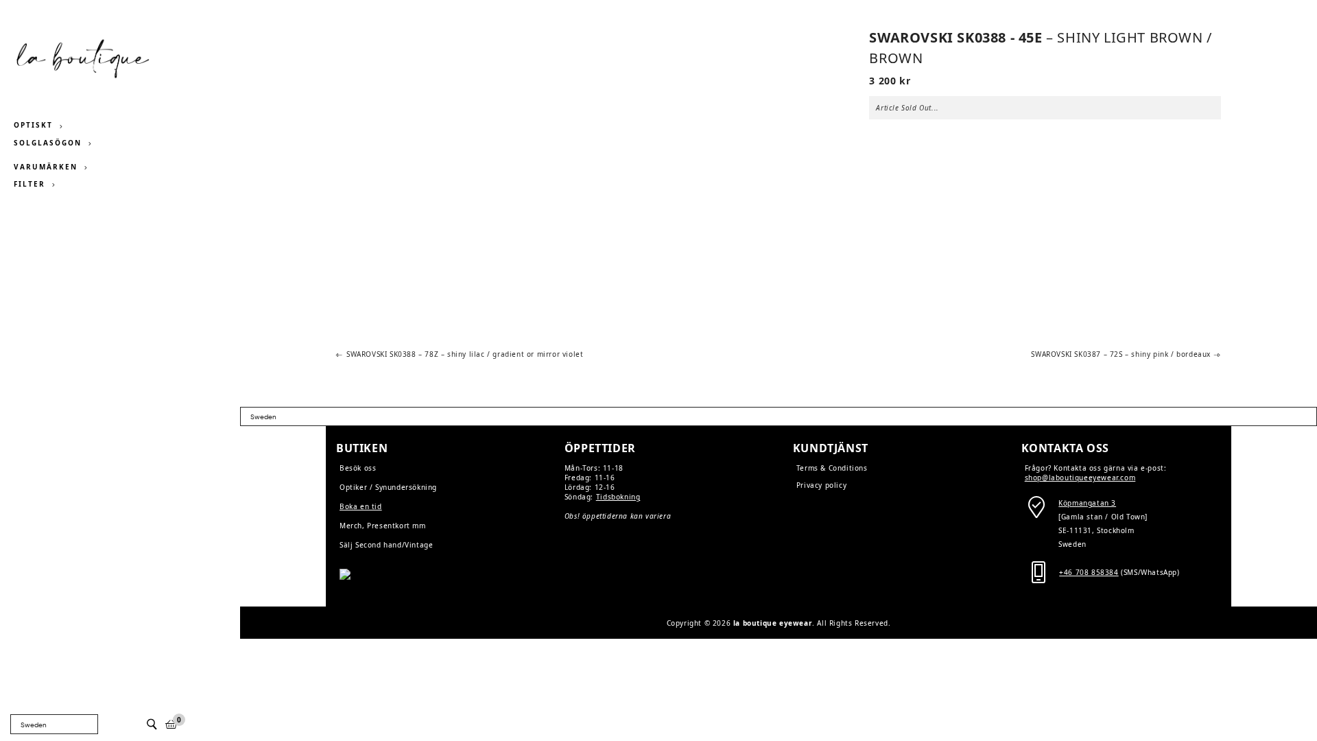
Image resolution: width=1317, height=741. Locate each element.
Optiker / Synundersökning (388, 487)
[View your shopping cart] (171, 724)
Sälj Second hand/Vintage (386, 545)
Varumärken (46, 167)
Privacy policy (821, 485)
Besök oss (358, 468)
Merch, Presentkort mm (383, 525)
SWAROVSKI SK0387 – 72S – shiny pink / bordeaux (1121, 354)
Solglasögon (48, 143)
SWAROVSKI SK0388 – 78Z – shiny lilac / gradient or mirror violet (464, 354)
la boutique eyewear (772, 623)
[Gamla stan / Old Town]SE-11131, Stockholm (1103, 516)
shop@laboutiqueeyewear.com (1080, 477)
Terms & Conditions (832, 468)
